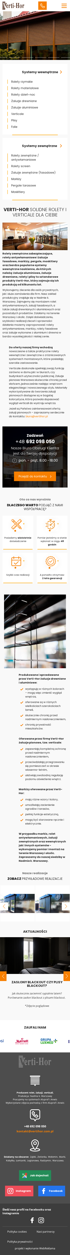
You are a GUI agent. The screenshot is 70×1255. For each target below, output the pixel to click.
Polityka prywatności (20, 1241)
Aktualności (35, 931)
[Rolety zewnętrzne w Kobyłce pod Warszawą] (17, 903)
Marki (62, 1156)
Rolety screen (20, 166)
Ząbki (33, 1156)
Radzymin (45, 1160)
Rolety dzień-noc (23, 95)
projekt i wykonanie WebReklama (35, 1248)
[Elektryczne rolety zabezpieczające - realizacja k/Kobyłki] (52, 903)
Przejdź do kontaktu (33, 476)
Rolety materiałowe (25, 88)
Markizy (16, 179)
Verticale (17, 114)
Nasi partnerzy (46, 1231)
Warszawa (57, 1160)
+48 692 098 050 (35, 1126)
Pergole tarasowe (23, 185)
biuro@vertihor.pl (37, 416)
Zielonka (42, 1156)
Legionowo (33, 1160)
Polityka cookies (17, 1231)
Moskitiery (18, 192)
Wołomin (53, 1156)
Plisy (14, 120)
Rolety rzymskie (22, 82)
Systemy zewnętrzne (39, 146)
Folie (14, 127)
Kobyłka (10, 1160)
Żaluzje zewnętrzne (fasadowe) (33, 173)
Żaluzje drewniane (24, 101)
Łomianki (21, 1160)
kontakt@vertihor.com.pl (35, 1131)
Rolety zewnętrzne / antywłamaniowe (25, 158)
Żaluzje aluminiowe (24, 107)
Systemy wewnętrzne (40, 72)
